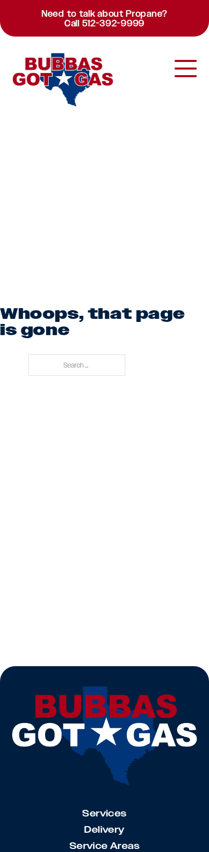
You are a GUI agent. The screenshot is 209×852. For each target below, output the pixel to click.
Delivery (104, 829)
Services (104, 813)
